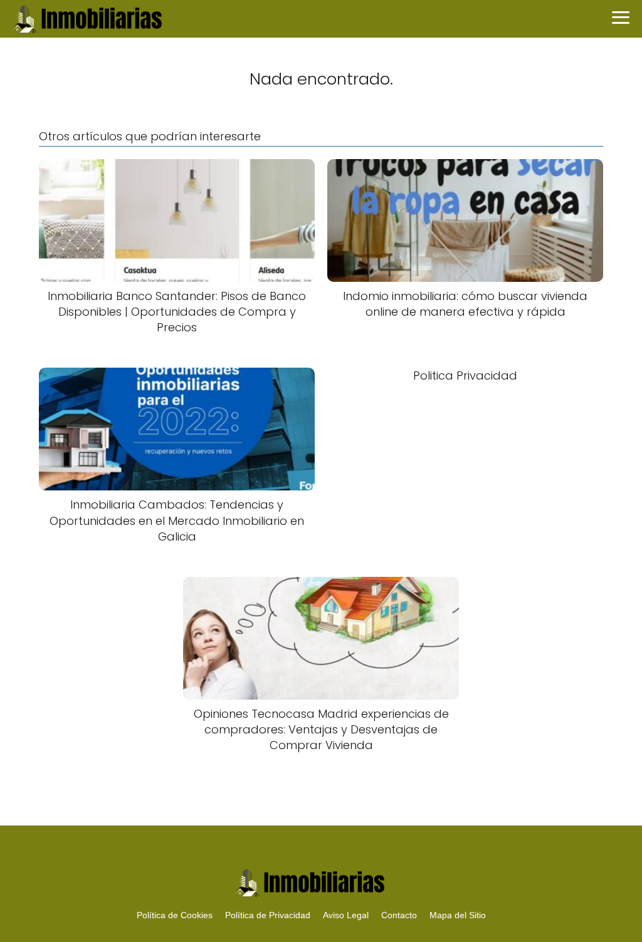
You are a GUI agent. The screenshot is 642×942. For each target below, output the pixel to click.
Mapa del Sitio (457, 915)
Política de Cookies (175, 915)
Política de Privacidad (267, 915)
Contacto (399, 915)
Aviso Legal (346, 915)
